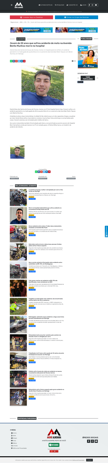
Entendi (89, 460)
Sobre (14, 435)
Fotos (14, 440)
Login (84, 5)
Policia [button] (81, 82)
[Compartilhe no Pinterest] (24, 61)
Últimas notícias (46, 5)
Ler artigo (32, 199)
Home (15, 433)
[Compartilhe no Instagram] (16, 61)
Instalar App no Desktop (33, 17)
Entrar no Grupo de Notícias (78, 17)
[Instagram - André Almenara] (92, 441)
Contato (15, 445)
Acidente (31, 197)
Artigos (14, 438)
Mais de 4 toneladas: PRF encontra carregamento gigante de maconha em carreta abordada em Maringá (55, 11)
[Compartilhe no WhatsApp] (11, 61)
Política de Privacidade (19, 448)
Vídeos (15, 443)
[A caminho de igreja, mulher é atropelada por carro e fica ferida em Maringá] (18, 197)
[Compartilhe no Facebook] (13, 61)
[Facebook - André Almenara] (88, 441)
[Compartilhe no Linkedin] (21, 61)
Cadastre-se (73, 5)
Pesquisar (60, 5)
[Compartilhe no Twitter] (19, 61)
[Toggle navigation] (11, 5)
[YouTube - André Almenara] (96, 441)
